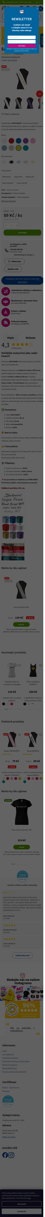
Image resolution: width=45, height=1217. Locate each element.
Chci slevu (21, 46)
